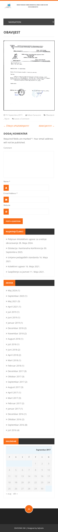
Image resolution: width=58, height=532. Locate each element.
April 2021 (13, 306)
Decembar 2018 (15, 328)
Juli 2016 (12, 430)
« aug (8, 493)
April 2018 (13, 355)
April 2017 (13, 392)
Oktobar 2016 (14, 419)
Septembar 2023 (16, 296)
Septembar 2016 (16, 424)
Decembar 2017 (15, 371)
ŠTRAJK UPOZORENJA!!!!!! (16, 125)
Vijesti (6, 118)
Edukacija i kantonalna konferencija (25, 248)
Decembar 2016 (15, 414)
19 (16, 482)
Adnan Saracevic (34, 115)
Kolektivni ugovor (16, 266)
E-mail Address (11, 193)
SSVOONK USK (20, 528)
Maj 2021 (12, 301)
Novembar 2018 (16, 333)
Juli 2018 (12, 344)
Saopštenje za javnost (18, 271)
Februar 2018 (14, 365)
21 (29, 482)
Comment (8, 148)
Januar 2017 (14, 408)
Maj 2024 (12, 290)
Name (7, 181)
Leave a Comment (21, 118)
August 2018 (14, 338)
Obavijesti (50, 115)
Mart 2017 (13, 398)
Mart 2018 (13, 360)
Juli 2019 (12, 312)
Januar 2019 (14, 322)
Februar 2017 (14, 403)
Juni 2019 (12, 317)
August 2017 (14, 387)
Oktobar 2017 (14, 376)
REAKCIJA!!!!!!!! (46, 125)
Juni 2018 (12, 349)
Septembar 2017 (16, 381)
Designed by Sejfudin (35, 528)
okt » (15, 493)
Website (7, 205)
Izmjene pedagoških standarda (23, 257)
